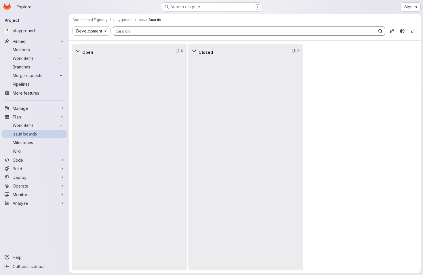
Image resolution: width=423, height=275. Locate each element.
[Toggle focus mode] (412, 31)
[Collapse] (77, 50)
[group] (129, 164)
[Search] (380, 31)
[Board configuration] (402, 31)
